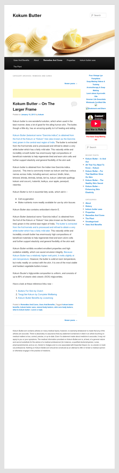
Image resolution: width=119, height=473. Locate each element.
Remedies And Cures (52, 60)
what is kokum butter (21, 309)
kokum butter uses (88, 60)
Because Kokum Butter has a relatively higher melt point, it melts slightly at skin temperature (43, 255)
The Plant (17, 66)
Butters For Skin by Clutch (30, 290)
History (88, 206)
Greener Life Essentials (96, 99)
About (36, 60)
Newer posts (71, 83)
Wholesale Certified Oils (96, 102)
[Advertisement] (47, 93)
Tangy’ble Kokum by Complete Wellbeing (37, 294)
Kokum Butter (27, 15)
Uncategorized (91, 221)
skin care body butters (63, 307)
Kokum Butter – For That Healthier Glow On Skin (94, 174)
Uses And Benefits (21, 60)
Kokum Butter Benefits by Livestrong (35, 297)
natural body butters (45, 307)
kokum (41, 114)
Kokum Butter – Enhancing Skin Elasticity (92, 189)
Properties (71, 60)
